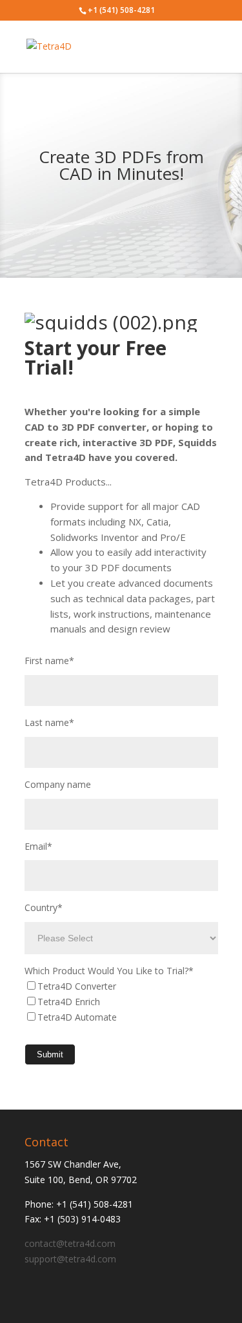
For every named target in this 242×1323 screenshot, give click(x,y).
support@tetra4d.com (70, 1259)
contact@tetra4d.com (70, 1243)
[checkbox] (121, 1001)
